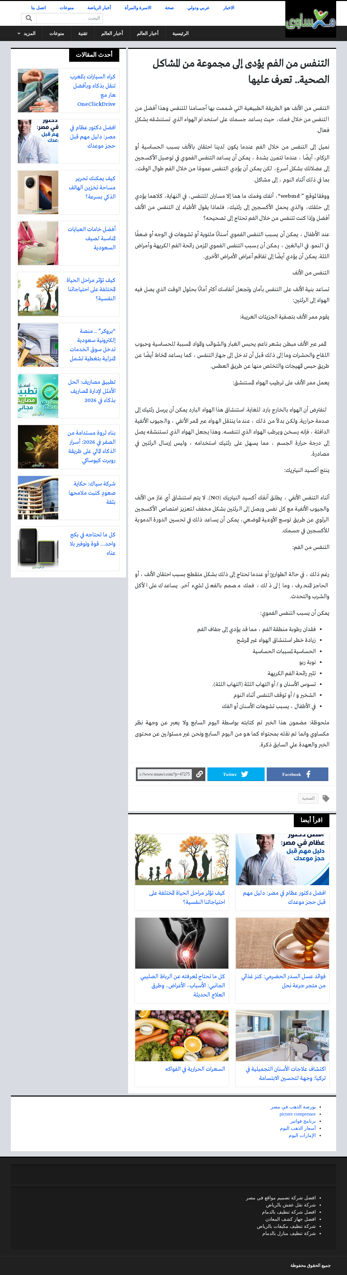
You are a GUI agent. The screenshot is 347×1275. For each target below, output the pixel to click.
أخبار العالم (148, 33)
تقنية (82, 33)
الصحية (308, 798)
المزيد (30, 33)
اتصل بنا (38, 7)
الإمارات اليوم (302, 1135)
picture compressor (298, 1114)
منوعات (67, 7)
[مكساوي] (310, 19)
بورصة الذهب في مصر (293, 1106)
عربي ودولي (198, 7)
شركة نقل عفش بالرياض (291, 1204)
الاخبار (228, 7)
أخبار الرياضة (99, 7)
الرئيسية (180, 33)
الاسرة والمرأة (138, 7)
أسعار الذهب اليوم (298, 1128)
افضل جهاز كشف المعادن (290, 1219)
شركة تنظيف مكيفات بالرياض (286, 1226)
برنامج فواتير (303, 1121)
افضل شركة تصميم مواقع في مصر (281, 1197)
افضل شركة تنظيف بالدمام (289, 1212)
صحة (169, 7)
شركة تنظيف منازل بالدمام (289, 1233)
